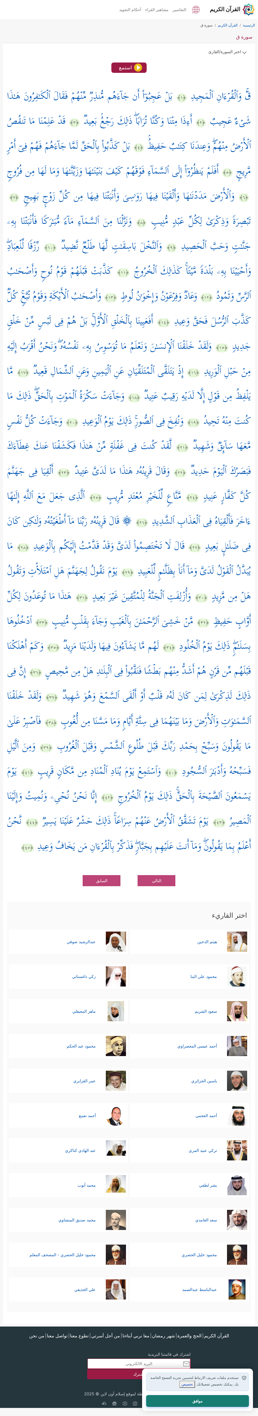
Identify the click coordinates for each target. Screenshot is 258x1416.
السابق (101, 880)
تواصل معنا (57, 1335)
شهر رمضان (163, 1335)
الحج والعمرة (189, 1335)
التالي (156, 880)
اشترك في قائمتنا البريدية (169, 1354)
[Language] (196, 9)
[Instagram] (135, 1404)
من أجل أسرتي (105, 1335)
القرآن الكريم (216, 1335)
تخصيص (187, 1384)
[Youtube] (124, 1404)
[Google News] (114, 1404)
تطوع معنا (79, 1335)
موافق (197, 1401)
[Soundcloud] (104, 1404)
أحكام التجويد (130, 9)
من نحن (36, 1335)
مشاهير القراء (157, 9)
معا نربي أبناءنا (135, 1335)
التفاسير (179, 9)
